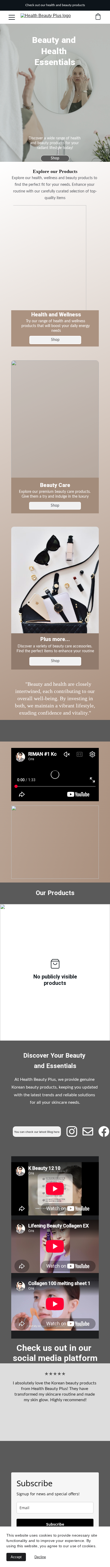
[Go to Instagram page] (74, 1131)
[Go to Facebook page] (104, 1131)
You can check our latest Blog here (37, 1131)
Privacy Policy (55, 1462)
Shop (55, 158)
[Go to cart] (98, 17)
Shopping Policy (55, 1458)
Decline (40, 1557)
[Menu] (12, 17)
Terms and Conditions (55, 1467)
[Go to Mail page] (90, 1131)
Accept (16, 1557)
